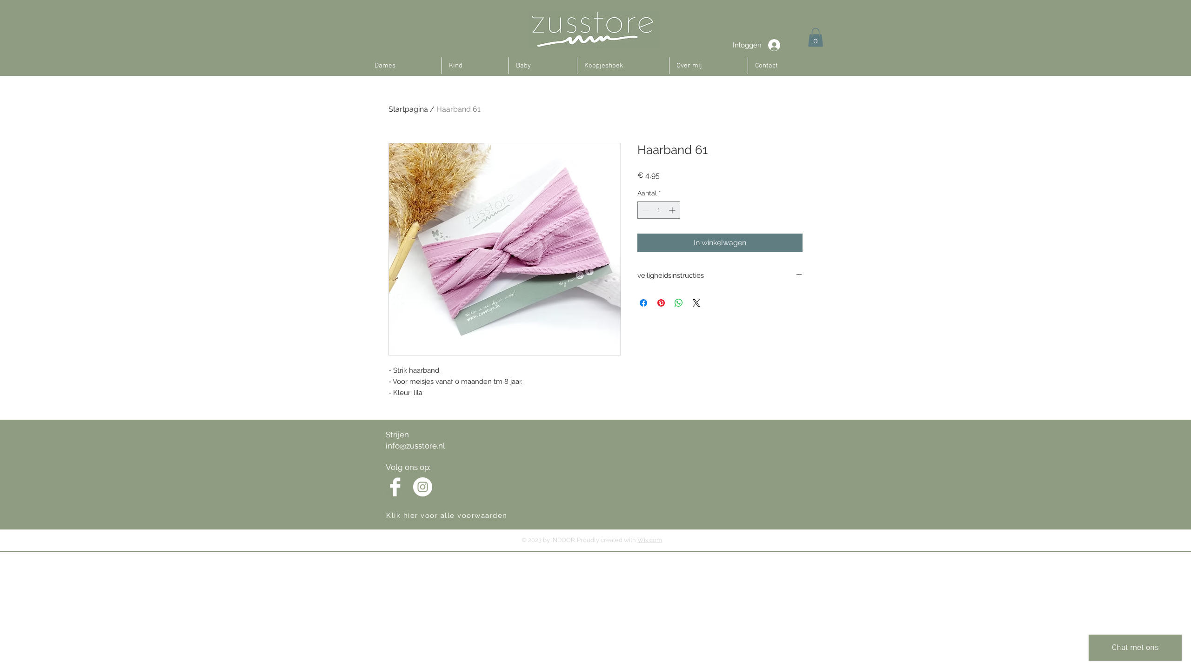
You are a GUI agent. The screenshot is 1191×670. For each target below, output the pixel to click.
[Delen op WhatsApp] (678, 302)
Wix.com (649, 539)
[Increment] (673, 210)
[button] (815, 37)
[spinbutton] (658, 210)
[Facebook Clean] (395, 486)
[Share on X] (696, 302)
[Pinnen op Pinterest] (661, 302)
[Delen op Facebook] (643, 302)
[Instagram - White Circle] (422, 486)
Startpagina (408, 109)
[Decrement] (644, 210)
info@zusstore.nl (415, 445)
